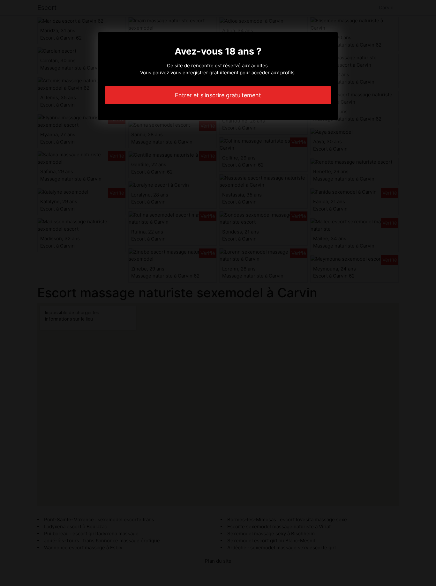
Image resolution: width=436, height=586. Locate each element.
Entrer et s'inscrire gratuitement (218, 95)
